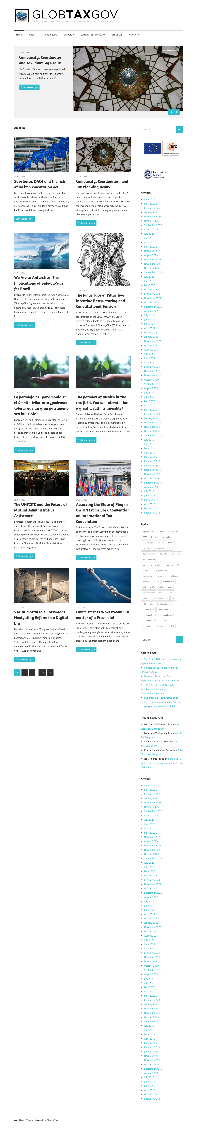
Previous (171, 112)
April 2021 (149, 362)
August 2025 (151, 229)
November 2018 (152, 474)
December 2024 (152, 251)
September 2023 (153, 272)
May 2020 (149, 401)
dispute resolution (150, 559)
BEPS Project (148, 542)
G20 (178, 564)
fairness (170, 564)
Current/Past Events (91, 34)
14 (42, 672)
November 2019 (152, 427)
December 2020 (152, 371)
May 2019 (149, 448)
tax (151, 603)
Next (177, 112)
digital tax (164, 553)
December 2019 (152, 422)
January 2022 (151, 337)
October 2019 (151, 431)
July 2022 (149, 315)
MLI (144, 587)
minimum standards (151, 581)
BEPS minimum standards (161, 537)
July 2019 (149, 440)
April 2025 (149, 242)
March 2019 (150, 457)
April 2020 (149, 405)
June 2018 (149, 495)
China (170, 542)
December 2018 (152, 470)
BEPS (145, 537)
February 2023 (152, 294)
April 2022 (149, 328)
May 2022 (149, 324)
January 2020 (151, 418)
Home (19, 34)
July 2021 (149, 354)
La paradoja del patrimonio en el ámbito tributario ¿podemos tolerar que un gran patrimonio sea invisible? (161, 702)
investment (161, 576)
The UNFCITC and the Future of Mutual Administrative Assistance (40, 510)
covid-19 (146, 548)
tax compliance (166, 614)
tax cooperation (149, 620)
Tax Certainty (163, 609)
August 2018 (151, 487)
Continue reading (28, 87)
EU (163, 559)
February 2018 (152, 513)
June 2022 (149, 319)
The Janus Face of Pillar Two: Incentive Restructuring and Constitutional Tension (100, 301)
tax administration (164, 603)
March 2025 (150, 247)
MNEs (152, 587)
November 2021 (152, 341)
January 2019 (151, 465)
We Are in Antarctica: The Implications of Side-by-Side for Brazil (38, 283)
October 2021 (151, 345)
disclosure (176, 553)
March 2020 (150, 410)
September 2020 (153, 384)
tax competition (149, 614)
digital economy (149, 553)
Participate (116, 34)
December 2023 (152, 259)
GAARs (145, 570)
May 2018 (149, 500)
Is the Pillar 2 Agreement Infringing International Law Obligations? (161, 763)
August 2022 (151, 311)
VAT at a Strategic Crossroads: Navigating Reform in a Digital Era (41, 617)
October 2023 (151, 268)
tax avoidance (148, 609)
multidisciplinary (165, 587)
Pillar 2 (145, 598)
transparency (161, 626)
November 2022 (152, 298)
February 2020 (152, 414)
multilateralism (149, 592)
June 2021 (149, 358)
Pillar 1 (170, 592)
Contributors (50, 34)
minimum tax (168, 581)
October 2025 (151, 221)
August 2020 (151, 388)
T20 (144, 603)
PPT (173, 598)
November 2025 (152, 216)
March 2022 (150, 332)
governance (147, 576)
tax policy (163, 620)
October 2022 (151, 302)
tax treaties (147, 626)
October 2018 (151, 478)
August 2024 (151, 255)
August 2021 (151, 350)
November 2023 (152, 264)
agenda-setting (149, 531)
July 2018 (149, 491)
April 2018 (149, 504)
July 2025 (149, 234)
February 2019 (152, 461)
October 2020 (151, 380)
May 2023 (149, 285)
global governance (159, 570)
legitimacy (174, 576)
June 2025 (149, 238)
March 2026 (150, 204)
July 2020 (149, 392)
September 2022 (153, 307)
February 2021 (152, 367)
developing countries (162, 548)
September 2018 (153, 483)
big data (161, 542)
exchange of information (153, 564)
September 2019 (153, 435)
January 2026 (151, 212)
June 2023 (149, 281)
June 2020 (149, 397)
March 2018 (150, 508)
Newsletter (134, 34)
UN (172, 626)
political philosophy (160, 598)
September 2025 (153, 225)
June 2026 (149, 199)
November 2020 (152, 375)
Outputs (68, 34)
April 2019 (149, 453)
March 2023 (150, 289)
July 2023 (149, 277)
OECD (161, 592)
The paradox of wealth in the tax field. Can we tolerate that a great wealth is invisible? (102, 402)
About (32, 34)
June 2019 (149, 444)
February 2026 (152, 208)
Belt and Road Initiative (169, 531)
